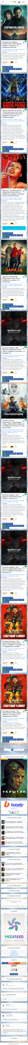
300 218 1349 (11, 739)
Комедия (4, 121)
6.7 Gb (20, 669)
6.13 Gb (21, 525)
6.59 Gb (19, 69)
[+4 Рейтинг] (24, 711)
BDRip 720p (10, 650)
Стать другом (14, 974)
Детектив (20, 429)
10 (16, 749)
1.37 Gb (21, 306)
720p (17, 356)
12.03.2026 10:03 (8, 147)
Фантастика (21, 49)
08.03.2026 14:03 (8, 304)
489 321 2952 (11, 235)
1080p (16, 50)
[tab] (3, 69)
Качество (4, 50)
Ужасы (20, 197)
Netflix (17, 576)
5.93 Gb (20, 235)
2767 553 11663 (12, 149)
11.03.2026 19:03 (8, 233)
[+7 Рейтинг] (24, 420)
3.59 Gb (21, 379)
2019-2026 (16, 1043)
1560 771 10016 (12, 525)
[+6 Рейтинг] (24, 190)
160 (20, 749)
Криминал (9, 431)
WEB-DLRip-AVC (18, 199)
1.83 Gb (21, 599)
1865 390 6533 (11, 306)
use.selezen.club (14, 953)
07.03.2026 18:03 (8, 377)
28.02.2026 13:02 (8, 667)
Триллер (14, 431)
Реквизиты (14, 808)
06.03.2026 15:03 (8, 597)
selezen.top (14, 952)
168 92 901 (10, 69)
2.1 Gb (21, 149)
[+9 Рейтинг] (24, 110)
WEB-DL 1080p (11, 502)
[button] (21, 2)
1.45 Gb (20, 453)
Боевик (16, 49)
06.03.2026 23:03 (8, 451)
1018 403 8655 (11, 379)
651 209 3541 (11, 453)
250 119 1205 (11, 669)
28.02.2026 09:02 (8, 737)
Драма (20, 119)
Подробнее (5, 71)
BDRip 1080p (11, 50)
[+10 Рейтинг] (24, 348)
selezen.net (14, 951)
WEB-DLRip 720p (11, 356)
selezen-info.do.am (14, 955)
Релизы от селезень (8, 49)
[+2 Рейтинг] (24, 42)
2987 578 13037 (12, 599)
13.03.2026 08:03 (8, 67)
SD (16, 432)
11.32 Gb (20, 739)
